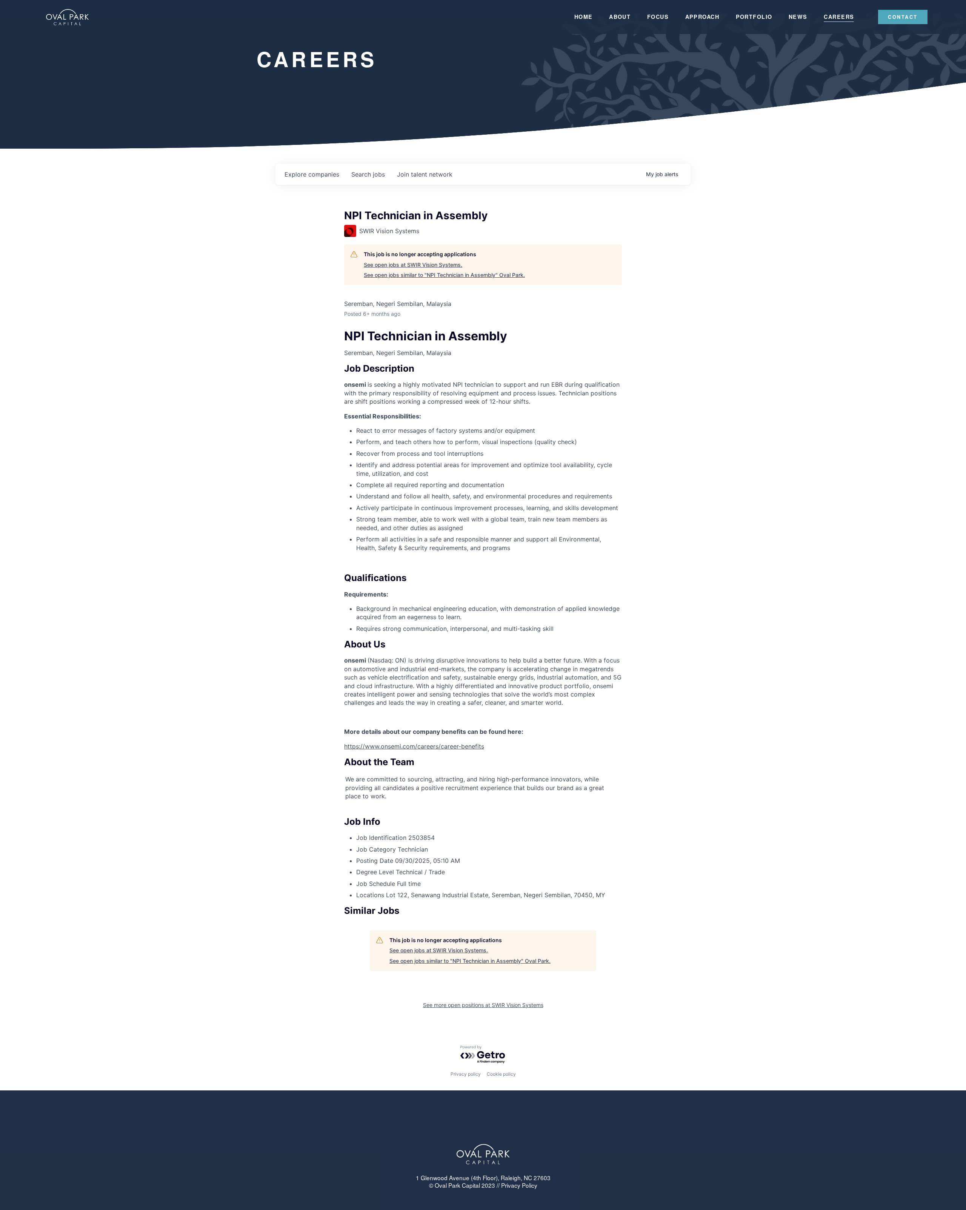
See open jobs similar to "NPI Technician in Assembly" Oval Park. (444, 275)
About (620, 16)
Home (583, 16)
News (798, 16)
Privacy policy (466, 1074)
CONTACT (903, 17)
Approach (702, 16)
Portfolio (754, 16)
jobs (368, 174)
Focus (658, 16)
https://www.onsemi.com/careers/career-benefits (414, 746)
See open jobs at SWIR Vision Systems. (413, 264)
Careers (839, 16)
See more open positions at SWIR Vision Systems (483, 1005)
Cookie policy (501, 1074)
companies (312, 174)
